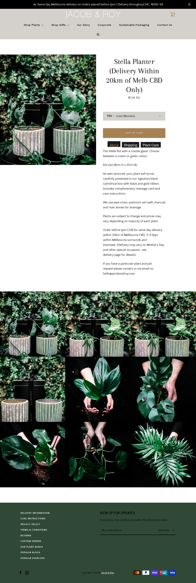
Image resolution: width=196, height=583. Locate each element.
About (113, 144)
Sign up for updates (117, 513)
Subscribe (164, 530)
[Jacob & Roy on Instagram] (27, 572)
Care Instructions (33, 518)
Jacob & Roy (107, 572)
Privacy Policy (30, 524)
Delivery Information (35, 513)
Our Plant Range (31, 547)
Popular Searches (32, 558)
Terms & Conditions (33, 530)
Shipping (130, 144)
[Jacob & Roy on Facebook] (20, 572)
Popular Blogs (30, 552)
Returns (25, 535)
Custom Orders (30, 541)
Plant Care (151, 144)
